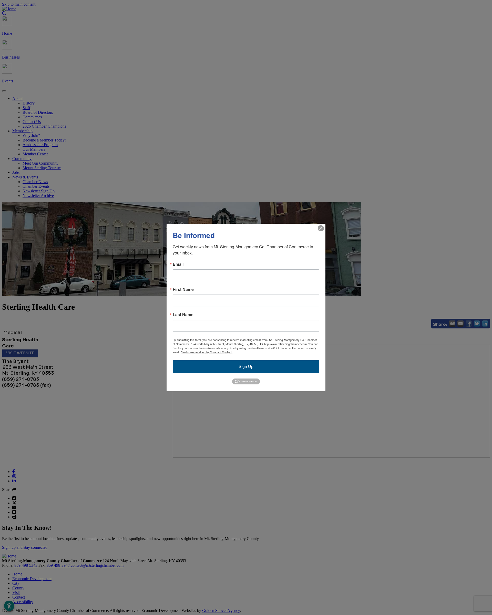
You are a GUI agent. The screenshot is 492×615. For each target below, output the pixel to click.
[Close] (321, 228)
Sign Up (246, 366)
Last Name (183, 315)
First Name (183, 289)
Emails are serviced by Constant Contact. (206, 352)
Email (178, 264)
